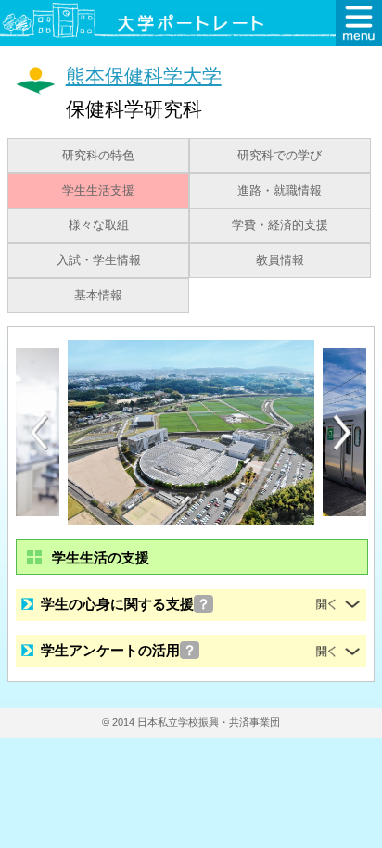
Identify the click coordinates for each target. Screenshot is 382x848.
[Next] (343, 432)
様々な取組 (99, 225)
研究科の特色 (98, 155)
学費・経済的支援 (280, 225)
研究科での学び (279, 155)
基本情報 (98, 295)
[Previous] (39, 432)
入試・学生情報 (99, 260)
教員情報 (280, 260)
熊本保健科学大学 (144, 75)
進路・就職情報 (279, 190)
